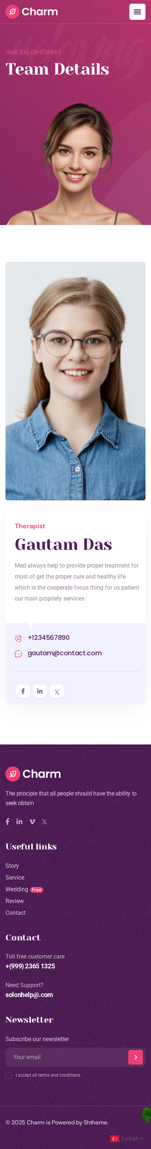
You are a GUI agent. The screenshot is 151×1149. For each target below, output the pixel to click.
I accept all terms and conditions (48, 1075)
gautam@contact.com (64, 652)
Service (14, 877)
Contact (15, 912)
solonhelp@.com (29, 994)
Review (14, 901)
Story (12, 865)
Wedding (16, 889)
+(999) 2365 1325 (30, 966)
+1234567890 (48, 637)
